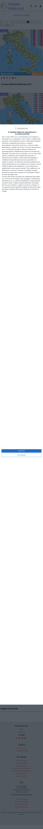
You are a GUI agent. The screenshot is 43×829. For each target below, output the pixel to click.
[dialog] (21, 414)
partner (16, 137)
